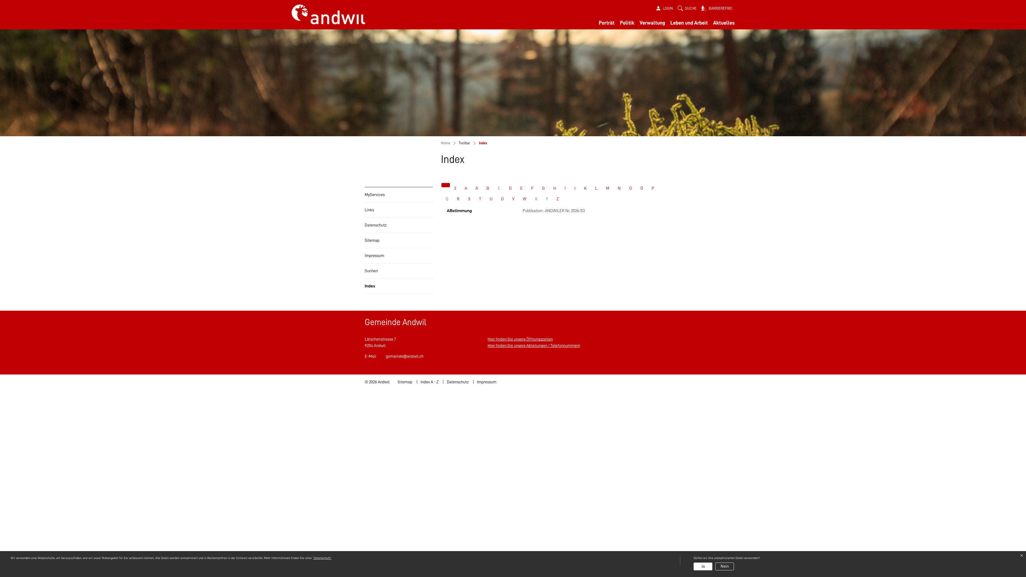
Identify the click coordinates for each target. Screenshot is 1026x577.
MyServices (375, 195)
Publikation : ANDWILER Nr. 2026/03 (554, 211)
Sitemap (372, 240)
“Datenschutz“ (322, 558)
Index (377, 289)
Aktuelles (723, 22)
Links (369, 210)
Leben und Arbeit (689, 22)
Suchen (371, 271)
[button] (687, 8)
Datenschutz (376, 225)
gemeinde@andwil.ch (404, 356)
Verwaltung (652, 22)
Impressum (374, 256)
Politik (627, 22)
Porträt (607, 22)
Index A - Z (429, 382)
